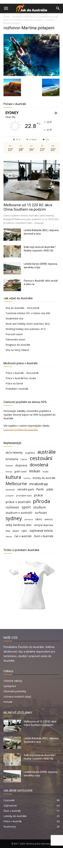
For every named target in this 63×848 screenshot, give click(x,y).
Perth (40, 489)
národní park (25, 489)
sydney (14, 518)
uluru (38, 519)
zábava (9, 536)
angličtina (30, 452)
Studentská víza (14, 318)
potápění (10, 495)
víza (8, 530)
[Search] (58, 8)
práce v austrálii (18, 502)
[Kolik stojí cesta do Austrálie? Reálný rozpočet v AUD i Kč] (12, 251)
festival (9, 471)
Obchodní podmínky (15, 691)
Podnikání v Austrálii (17, 388)
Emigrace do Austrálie (18, 344)
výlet (24, 530)
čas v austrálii (22, 536)
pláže (49, 489)
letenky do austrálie (44, 478)
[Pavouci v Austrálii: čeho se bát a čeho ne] (12, 285)
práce (38, 495)
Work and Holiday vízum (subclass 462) (28, 323)
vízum (15, 530)
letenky (26, 478)
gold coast (20, 471)
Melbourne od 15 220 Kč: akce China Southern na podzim (28, 207)
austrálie (46, 452)
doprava (21, 465)
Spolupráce (10, 686)
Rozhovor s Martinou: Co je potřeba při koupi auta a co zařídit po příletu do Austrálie (31, 18)
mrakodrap (38, 484)
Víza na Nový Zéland (17, 350)
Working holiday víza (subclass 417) (26, 329)
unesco (48, 519)
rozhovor (12, 507)
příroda (41, 501)
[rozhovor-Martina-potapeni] (31, 75)
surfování (41, 513)
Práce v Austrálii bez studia (21, 378)
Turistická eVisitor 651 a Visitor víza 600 (28, 313)
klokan (34, 471)
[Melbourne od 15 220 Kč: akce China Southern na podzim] (31, 180)
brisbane (12, 459)
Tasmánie (28, 519)
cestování (41, 458)
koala (45, 471)
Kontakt (8, 701)
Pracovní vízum (14, 334)
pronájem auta (23, 495)
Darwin (9, 465)
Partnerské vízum (15, 339)
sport (26, 507)
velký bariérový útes (18, 525)
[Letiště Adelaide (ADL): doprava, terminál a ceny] (12, 234)
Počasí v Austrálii (15, 104)
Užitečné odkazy (13, 680)
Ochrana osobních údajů (17, 696)
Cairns (24, 459)
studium (39, 507)
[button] (6, 8)
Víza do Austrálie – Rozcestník (22, 308)
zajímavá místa (41, 530)
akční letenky (14, 452)
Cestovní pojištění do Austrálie (21, 429)
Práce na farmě (14, 383)
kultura (13, 477)
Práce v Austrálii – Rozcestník (22, 373)
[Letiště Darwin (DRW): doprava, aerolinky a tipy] (12, 268)
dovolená (39, 465)
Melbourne (16, 483)
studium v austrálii (19, 512)
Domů (7, 16)
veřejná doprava (43, 525)
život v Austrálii (43, 536)
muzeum (10, 489)
